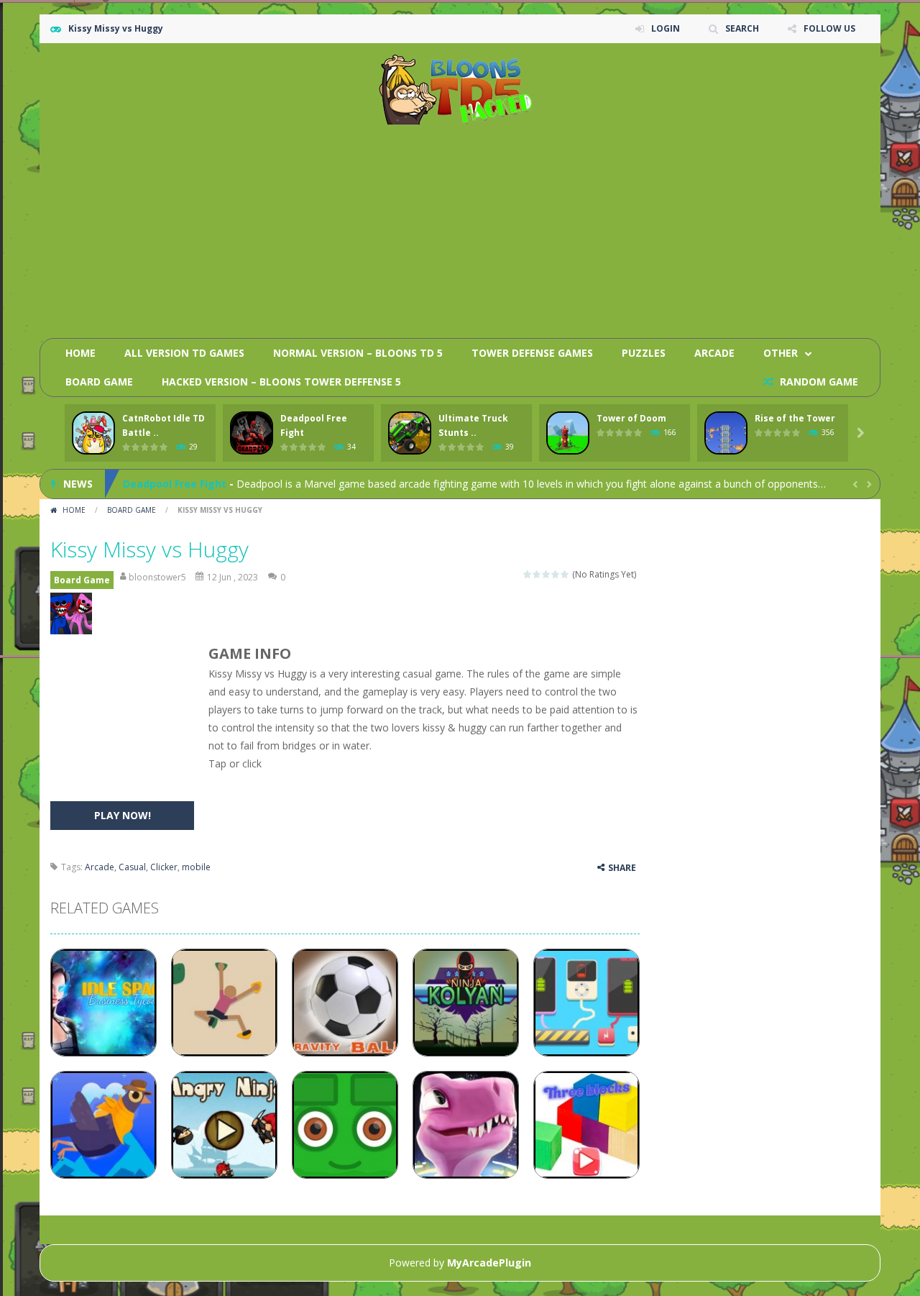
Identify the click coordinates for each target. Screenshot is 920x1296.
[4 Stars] (556, 574)
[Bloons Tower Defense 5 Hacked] (460, 89)
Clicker (164, 867)
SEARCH (742, 28)
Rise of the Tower (795, 418)
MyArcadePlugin (489, 1262)
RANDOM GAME (817, 381)
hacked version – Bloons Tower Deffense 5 (281, 381)
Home (80, 353)
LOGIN (665, 28)
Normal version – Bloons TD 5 (358, 353)
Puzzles (644, 353)
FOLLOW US (829, 28)
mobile (196, 867)
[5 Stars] (565, 574)
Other (780, 353)
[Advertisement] (608, 226)
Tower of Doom (631, 418)
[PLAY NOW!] (93, 433)
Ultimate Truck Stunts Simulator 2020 (220, 496)
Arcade (714, 353)
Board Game (99, 381)
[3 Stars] (546, 574)
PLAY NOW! (122, 815)
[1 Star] (528, 574)
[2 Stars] (537, 574)
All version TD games (184, 353)
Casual (132, 867)
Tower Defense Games (532, 353)
